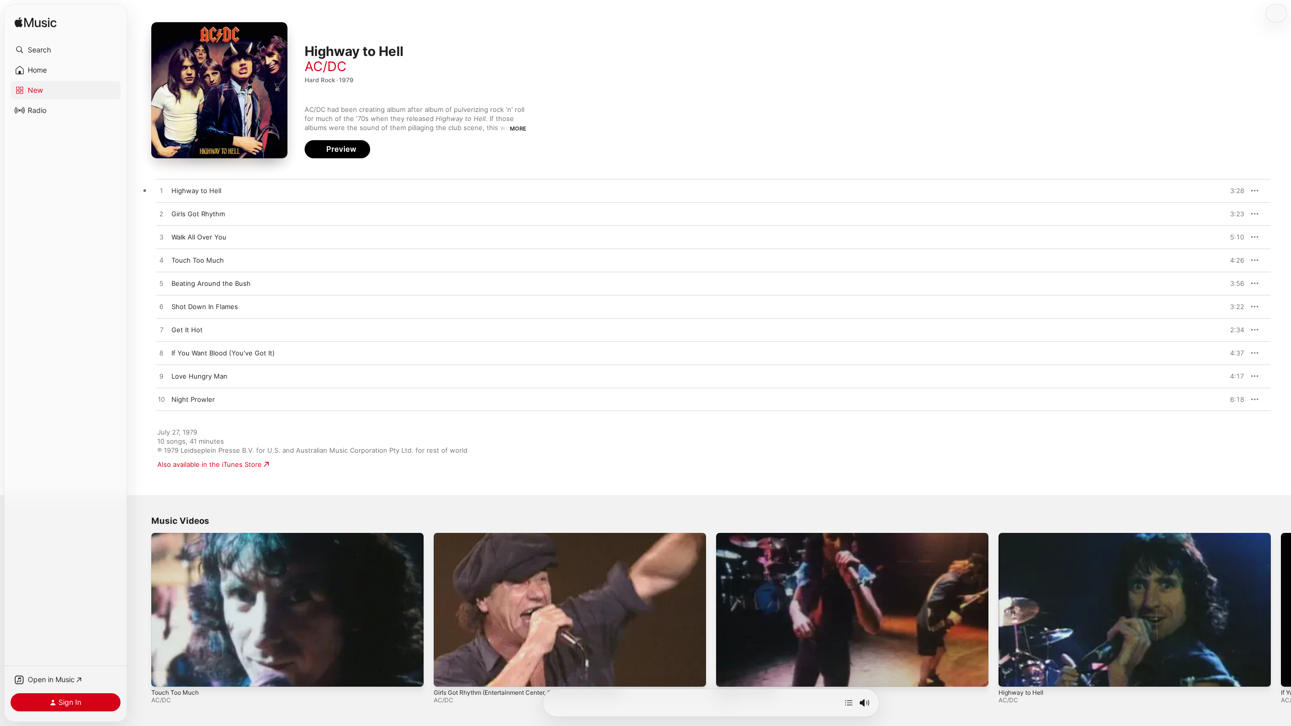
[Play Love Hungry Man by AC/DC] (161, 376)
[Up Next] (849, 703)
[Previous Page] (141, 609)
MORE (518, 128)
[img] (35, 23)
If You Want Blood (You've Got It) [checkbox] (223, 353)
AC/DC (325, 66)
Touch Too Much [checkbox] (197, 260)
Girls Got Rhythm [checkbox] (198, 214)
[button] (65, 49)
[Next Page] (1281, 609)
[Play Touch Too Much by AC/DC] (161, 260)
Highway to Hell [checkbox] (196, 191)
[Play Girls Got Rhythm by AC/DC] (161, 214)
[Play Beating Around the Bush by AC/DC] (161, 283)
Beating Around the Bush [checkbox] (211, 283)
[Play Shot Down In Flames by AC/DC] (161, 307)
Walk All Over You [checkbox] (198, 237)
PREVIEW (1233, 191)
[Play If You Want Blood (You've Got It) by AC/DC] (161, 353)
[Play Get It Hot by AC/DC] (161, 330)
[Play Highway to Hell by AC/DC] (161, 191)
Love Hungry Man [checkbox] (199, 376)
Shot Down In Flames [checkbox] (204, 306)
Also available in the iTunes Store (209, 464)
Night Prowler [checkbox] (193, 399)
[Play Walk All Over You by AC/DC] (161, 237)
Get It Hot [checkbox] (187, 330)
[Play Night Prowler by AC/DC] (161, 399)
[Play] (163, 674)
